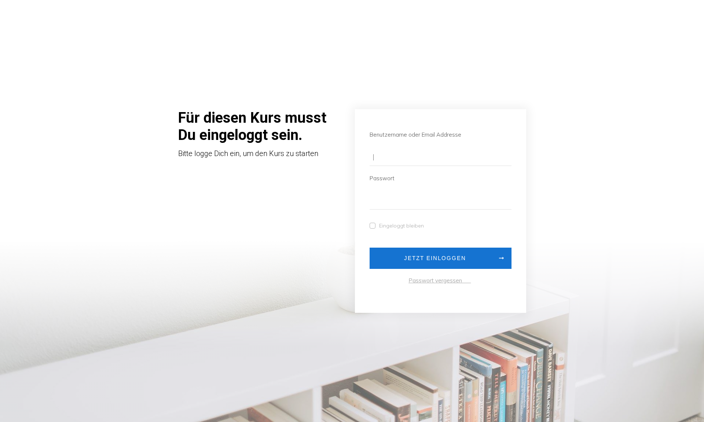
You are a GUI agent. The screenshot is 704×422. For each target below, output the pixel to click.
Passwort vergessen (439, 280)
